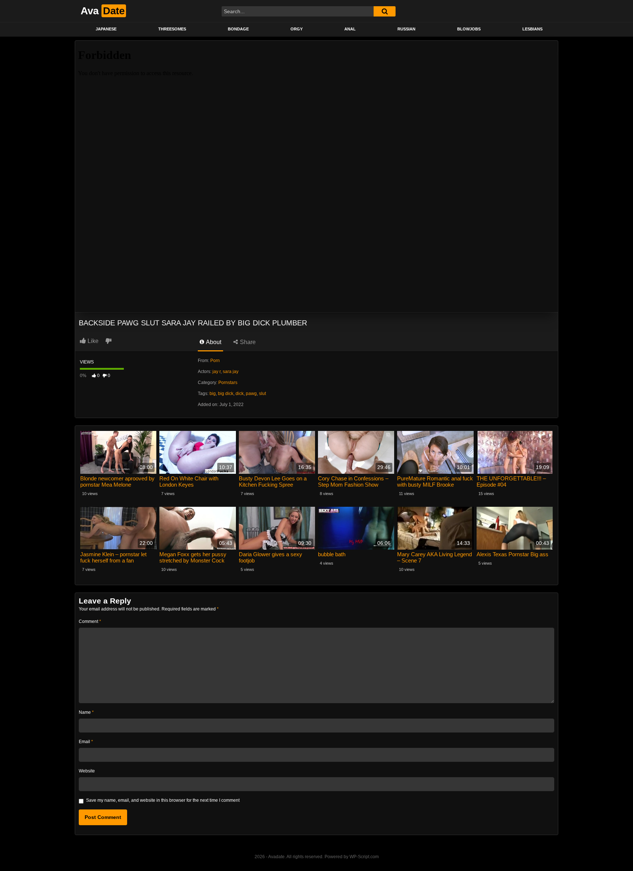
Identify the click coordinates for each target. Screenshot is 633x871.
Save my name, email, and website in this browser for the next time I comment (163, 800)
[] (385, 11)
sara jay (230, 371)
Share (247, 342)
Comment (90, 621)
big (213, 393)
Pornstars (227, 382)
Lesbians (532, 29)
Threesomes (172, 29)
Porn (215, 360)
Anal (350, 29)
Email (86, 741)
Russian (406, 29)
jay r (216, 371)
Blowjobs (469, 29)
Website (87, 771)
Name (86, 712)
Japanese (106, 29)
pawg (251, 393)
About (213, 342)
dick (240, 393)
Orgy (296, 29)
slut (262, 393)
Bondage (238, 29)
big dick (225, 393)
